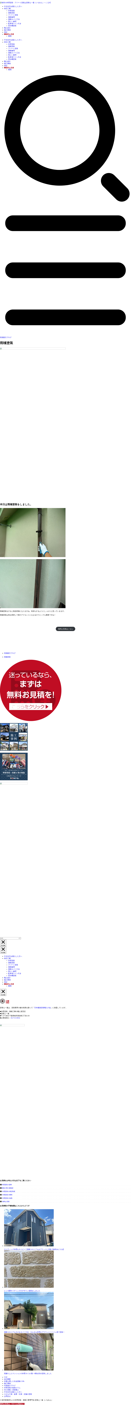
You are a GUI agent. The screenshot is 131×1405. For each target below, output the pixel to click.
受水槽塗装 (12, 26)
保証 (5, 32)
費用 (9, 36)
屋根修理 (11, 17)
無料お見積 (5, 1201)
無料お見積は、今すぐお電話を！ (12, 1404)
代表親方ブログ (10, 1385)
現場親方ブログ (5, 337)
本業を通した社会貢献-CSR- (14, 1381)
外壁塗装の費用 (7, 1195)
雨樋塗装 (7, 657)
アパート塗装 (13, 15)
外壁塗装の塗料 (7, 1184)
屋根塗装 (11, 13)
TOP (5, 1377)
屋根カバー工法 (14, 19)
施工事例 (7, 30)
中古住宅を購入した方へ (13, 6)
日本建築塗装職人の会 (42, 1008)
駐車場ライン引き (14, 23)
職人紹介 (7, 28)
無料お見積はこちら (65, 629)
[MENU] (65, 334)
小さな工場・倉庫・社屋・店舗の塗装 (18, 1394)
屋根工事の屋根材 (7, 1188)
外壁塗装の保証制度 (8, 1191)
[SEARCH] (65, 203)
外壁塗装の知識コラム (12, 1388)
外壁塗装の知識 (7, 1198)
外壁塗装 (11, 11)
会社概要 (7, 1379)
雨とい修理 (12, 21)
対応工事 (7, 8)
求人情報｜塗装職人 (11, 1390)
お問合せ (7, 1396)
